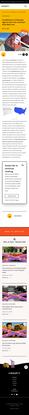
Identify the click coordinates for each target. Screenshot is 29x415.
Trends (14, 385)
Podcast (14, 383)
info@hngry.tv (14, 391)
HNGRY (5, 6)
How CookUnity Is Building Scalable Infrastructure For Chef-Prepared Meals (14, 270)
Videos (14, 381)
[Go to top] (26, 367)
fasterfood (6, 16)
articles (5, 265)
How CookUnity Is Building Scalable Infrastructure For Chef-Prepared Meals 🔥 (13, 1)
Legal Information (14, 408)
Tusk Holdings (13, 60)
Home (3, 12)
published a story (15, 71)
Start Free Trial (12, 196)
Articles (8, 12)
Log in (17, 200)
